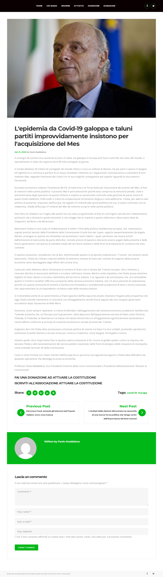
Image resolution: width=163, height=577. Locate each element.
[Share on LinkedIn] (47, 392)
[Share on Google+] (41, 392)
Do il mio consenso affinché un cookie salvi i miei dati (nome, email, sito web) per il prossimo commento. (74, 536)
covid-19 (132, 393)
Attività (79, 6)
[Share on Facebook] (28, 392)
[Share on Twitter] (35, 392)
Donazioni (109, 6)
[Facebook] (147, 6)
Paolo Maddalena (38, 152)
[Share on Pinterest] (53, 392)
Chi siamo (51, 6)
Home (39, 6)
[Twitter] (153, 6)
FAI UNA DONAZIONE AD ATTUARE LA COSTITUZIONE (55, 377)
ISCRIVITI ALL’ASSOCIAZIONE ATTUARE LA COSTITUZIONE (58, 383)
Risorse (65, 6)
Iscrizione (93, 6)
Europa (142, 393)
